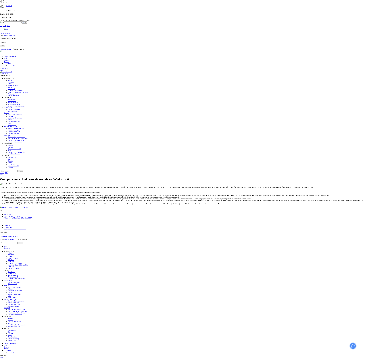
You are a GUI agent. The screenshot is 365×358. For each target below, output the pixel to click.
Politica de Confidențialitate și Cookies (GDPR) (18, 218)
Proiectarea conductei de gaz (16, 140)
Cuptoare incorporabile (14, 149)
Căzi (9, 159)
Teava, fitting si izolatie (14, 114)
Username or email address (8, 38)
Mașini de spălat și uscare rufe (17, 152)
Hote (9, 150)
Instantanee (11, 82)
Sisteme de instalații (13, 166)
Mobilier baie (12, 157)
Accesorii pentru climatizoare (16, 106)
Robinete (10, 116)
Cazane (10, 84)
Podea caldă (11, 89)
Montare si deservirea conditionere (18, 138)
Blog (6, 173)
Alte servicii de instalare (15, 142)
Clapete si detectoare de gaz (16, 128)
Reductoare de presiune (15, 118)
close (1, 357)
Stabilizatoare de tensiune (15, 90)
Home (2, 173)
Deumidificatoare (13, 102)
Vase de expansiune (13, 95)
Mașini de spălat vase (14, 154)
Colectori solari (12, 111)
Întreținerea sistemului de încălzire (18, 92)
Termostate (11, 94)
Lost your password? (6, 49)
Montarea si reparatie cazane (16, 137)
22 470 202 (9, 6)
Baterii (10, 162)
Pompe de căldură (13, 85)
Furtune (10, 119)
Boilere (10, 80)
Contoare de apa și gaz (14, 121)
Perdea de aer (12, 101)
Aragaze (10, 145)
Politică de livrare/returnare (12, 216)
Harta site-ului (8, 214)
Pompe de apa (12, 125)
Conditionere (11, 99)
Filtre (9, 123)
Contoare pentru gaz (14, 131)
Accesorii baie (12, 167)
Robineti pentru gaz (13, 133)
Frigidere (10, 147)
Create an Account (9, 35)
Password (3, 42)
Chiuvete (10, 161)
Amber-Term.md (10, 239)
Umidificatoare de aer (14, 104)
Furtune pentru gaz (13, 130)
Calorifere (11, 87)
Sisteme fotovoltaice (14, 109)
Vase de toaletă (12, 164)
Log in (2, 45)
